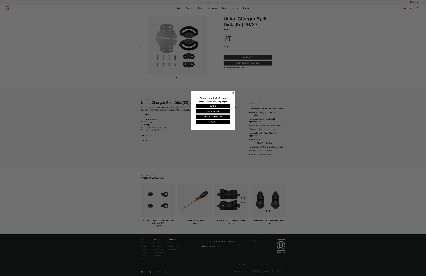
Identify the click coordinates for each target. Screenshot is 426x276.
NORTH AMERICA (213, 111)
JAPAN (213, 122)
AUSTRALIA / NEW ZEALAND (213, 116)
